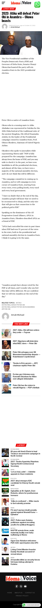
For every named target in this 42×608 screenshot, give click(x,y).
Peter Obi (6, 309)
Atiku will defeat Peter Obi (14, 305)
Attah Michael (15, 27)
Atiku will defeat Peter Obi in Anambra (19, 307)
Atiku (19, 303)
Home (9, 593)
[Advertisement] (21, 98)
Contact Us (30, 593)
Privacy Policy (22, 596)
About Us (18, 593)
